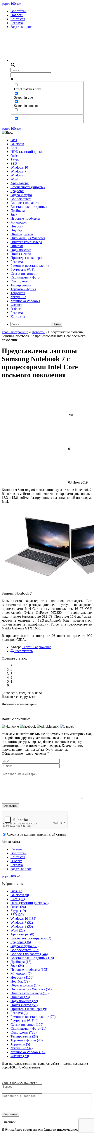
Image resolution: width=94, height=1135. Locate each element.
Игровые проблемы (25, 218)
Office (14, 155)
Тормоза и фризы (23, 289)
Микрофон (18, 222)
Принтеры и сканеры (26, 258)
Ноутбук (16, 230)
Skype (14, 159)
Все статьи (18, 11)
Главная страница (15, 332)
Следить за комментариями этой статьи (36, 834)
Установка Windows (25, 301)
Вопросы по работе (24, 203)
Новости (16, 15)
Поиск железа (20, 254)
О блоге (16, 309)
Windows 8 (18, 175)
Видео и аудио (21, 195)
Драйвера (17, 210)
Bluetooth (17, 144)
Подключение (20, 250)
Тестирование (20, 285)
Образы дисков (21, 234)
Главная (16, 849)
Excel (14, 148)
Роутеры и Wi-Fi (22, 269)
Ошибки (16, 246)
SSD (13, 163)
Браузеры (17, 191)
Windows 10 (19, 167)
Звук (13, 214)
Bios (13, 140)
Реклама (16, 23)
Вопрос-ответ (20, 199)
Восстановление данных (28, 207)
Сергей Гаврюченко (36, 647)
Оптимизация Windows (27, 238)
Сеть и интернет (22, 273)
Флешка (16, 305)
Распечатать (23, 651)
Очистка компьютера (26, 242)
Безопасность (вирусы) (27, 187)
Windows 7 (18, 171)
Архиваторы (19, 183)
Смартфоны (19, 281)
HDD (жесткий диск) (26, 152)
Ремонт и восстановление (29, 265)
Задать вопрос (20, 27)
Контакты (17, 19)
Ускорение (18, 297)
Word (14, 179)
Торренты (17, 293)
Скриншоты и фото (25, 277)
